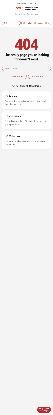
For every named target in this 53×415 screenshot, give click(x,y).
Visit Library (37, 76)
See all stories (16, 76)
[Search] (21, 23)
